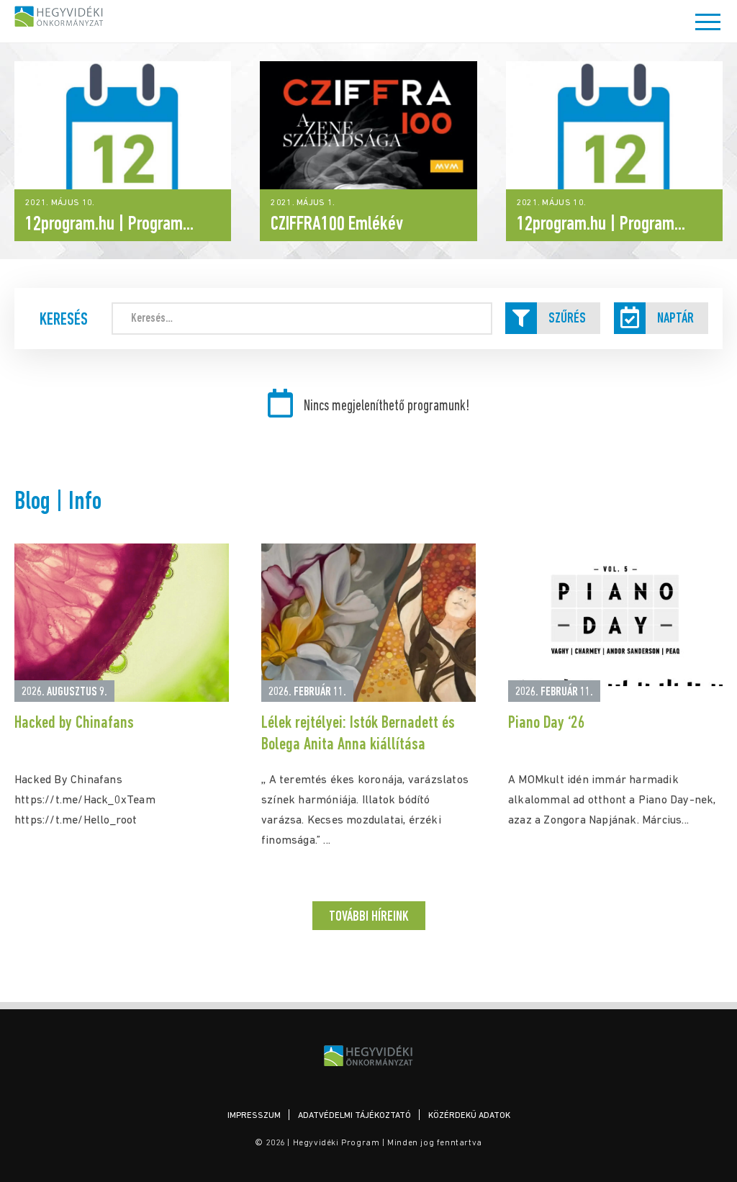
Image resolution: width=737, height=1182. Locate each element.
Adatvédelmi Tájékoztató (354, 1115)
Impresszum (254, 1115)
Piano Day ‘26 (546, 723)
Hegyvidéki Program (59, 16)
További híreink (369, 917)
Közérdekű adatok (469, 1115)
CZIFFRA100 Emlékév (337, 225)
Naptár (675, 319)
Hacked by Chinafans (74, 723)
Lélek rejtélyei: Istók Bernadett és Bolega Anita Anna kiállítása (358, 734)
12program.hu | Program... (109, 225)
